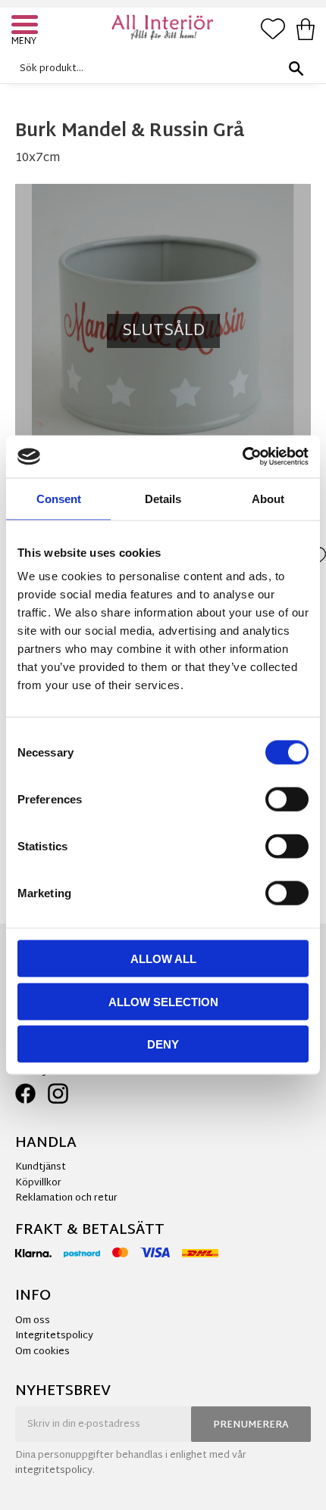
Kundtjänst (40, 1167)
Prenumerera (251, 1425)
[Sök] (295, 68)
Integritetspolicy (54, 1336)
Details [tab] (163, 498)
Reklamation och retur (66, 1198)
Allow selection (163, 1001)
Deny (163, 1044)
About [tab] (268, 498)
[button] (26, 26)
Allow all (163, 958)
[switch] (287, 800)
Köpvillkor (38, 1183)
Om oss (32, 1321)
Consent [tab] (58, 498)
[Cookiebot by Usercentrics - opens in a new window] (242, 457)
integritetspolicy (53, 1471)
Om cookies (42, 1352)
